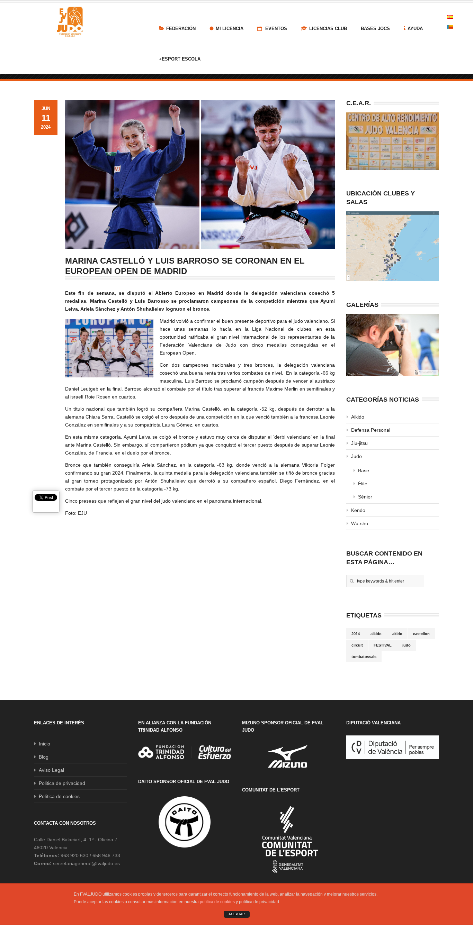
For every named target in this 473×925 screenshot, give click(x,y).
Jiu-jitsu (359, 443)
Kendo (358, 510)
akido (397, 634)
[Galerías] (392, 345)
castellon (421, 634)
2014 (355, 634)
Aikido (357, 417)
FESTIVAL (383, 645)
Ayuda (415, 28)
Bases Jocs (375, 28)
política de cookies (217, 901)
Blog (43, 757)
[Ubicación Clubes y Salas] (392, 246)
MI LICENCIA (229, 28)
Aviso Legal (51, 770)
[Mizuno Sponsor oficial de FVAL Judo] (288, 756)
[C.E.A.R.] (392, 141)
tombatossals (363, 656)
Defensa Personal (370, 430)
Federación (181, 28)
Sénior (365, 497)
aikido (376, 634)
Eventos (275, 28)
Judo (356, 456)
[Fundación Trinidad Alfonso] (184, 752)
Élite (362, 483)
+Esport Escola (179, 59)
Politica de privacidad (62, 783)
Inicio (44, 744)
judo (406, 645)
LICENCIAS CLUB (328, 28)
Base (363, 470)
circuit (357, 645)
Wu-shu (359, 523)
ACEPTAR (237, 914)
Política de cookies (59, 796)
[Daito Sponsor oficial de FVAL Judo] (184, 822)
